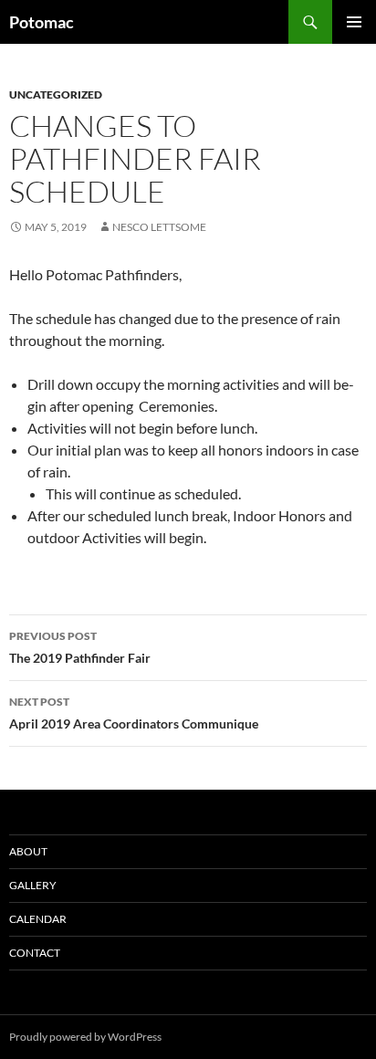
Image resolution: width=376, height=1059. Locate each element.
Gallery (33, 885)
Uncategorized (55, 94)
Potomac (41, 22)
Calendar (38, 919)
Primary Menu (354, 22)
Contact (34, 952)
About (28, 851)
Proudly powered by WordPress (85, 1036)
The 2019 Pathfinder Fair (80, 647)
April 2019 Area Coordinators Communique (133, 713)
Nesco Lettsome (159, 227)
